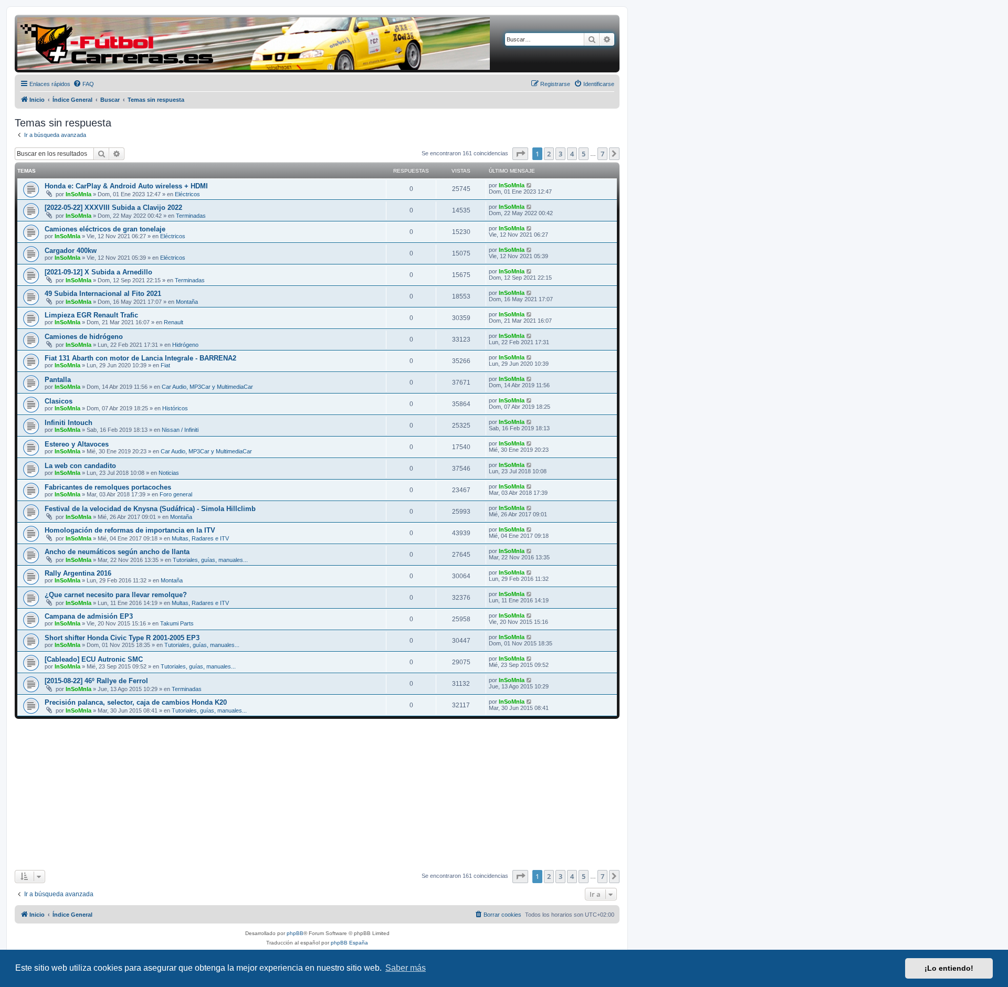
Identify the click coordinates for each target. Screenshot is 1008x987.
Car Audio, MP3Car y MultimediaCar (207, 387)
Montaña (187, 302)
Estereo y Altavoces (77, 444)
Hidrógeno (185, 345)
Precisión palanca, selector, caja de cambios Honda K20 (136, 702)
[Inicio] (253, 43)
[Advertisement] (317, 794)
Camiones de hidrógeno (84, 337)
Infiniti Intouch (68, 423)
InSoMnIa (78, 194)
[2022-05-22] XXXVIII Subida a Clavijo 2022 (113, 207)
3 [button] (560, 153)
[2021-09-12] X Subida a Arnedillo (98, 272)
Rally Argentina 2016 (78, 573)
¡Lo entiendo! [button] (949, 968)
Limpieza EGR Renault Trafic (91, 315)
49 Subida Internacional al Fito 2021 (103, 294)
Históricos (175, 408)
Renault (173, 322)
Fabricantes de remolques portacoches (108, 487)
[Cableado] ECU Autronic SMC (94, 659)
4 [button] (572, 153)
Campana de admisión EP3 (89, 616)
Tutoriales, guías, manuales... (210, 560)
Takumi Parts (177, 623)
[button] (520, 153)
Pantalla (58, 380)
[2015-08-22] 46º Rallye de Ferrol (96, 681)
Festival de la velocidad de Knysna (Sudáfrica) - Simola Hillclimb (150, 509)
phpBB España (349, 943)
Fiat (165, 365)
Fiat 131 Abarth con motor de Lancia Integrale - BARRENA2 (140, 358)
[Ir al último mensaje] (529, 185)
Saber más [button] (405, 967)
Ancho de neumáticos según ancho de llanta (117, 552)
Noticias (169, 473)
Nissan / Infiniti (180, 430)
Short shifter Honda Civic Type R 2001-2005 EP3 (122, 638)
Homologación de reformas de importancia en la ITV (130, 530)
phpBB (295, 933)
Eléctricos (187, 194)
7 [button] (602, 153)
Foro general (176, 494)
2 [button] (549, 153)
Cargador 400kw (71, 250)
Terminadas (191, 216)
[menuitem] (83, 84)
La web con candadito (80, 466)
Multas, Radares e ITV (200, 538)
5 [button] (583, 153)
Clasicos (58, 401)
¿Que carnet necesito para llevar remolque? (116, 595)
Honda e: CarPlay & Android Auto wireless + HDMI (126, 186)
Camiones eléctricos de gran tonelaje (105, 229)
